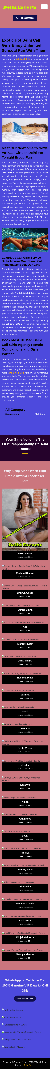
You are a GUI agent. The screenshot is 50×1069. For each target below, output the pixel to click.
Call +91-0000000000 (25, 18)
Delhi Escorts (30, 1065)
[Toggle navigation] (44, 6)
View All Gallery (25, 998)
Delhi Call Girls (23, 59)
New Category (12, 414)
